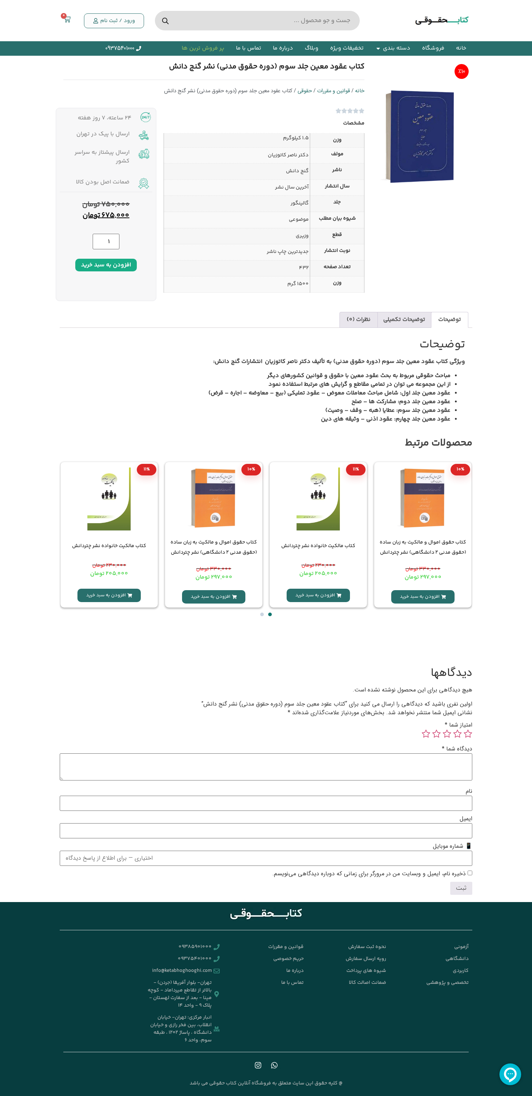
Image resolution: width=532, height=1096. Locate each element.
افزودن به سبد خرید (106, 265)
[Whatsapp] (274, 1065)
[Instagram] (258, 1065)
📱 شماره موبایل (452, 846)
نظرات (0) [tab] (359, 319)
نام (469, 791)
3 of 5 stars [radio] (447, 733)
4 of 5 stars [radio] (436, 733)
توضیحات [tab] (449, 319)
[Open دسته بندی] (378, 48)
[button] (114, 20)
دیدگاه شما (457, 749)
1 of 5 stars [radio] (468, 733)
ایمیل (466, 819)
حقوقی (304, 91)
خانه (359, 91)
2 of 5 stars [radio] (457, 733)
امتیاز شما (458, 725)
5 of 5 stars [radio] (426, 733)
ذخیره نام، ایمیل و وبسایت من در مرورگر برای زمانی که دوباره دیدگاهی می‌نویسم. (369, 874)
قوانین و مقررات (333, 91)
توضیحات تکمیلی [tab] (404, 319)
